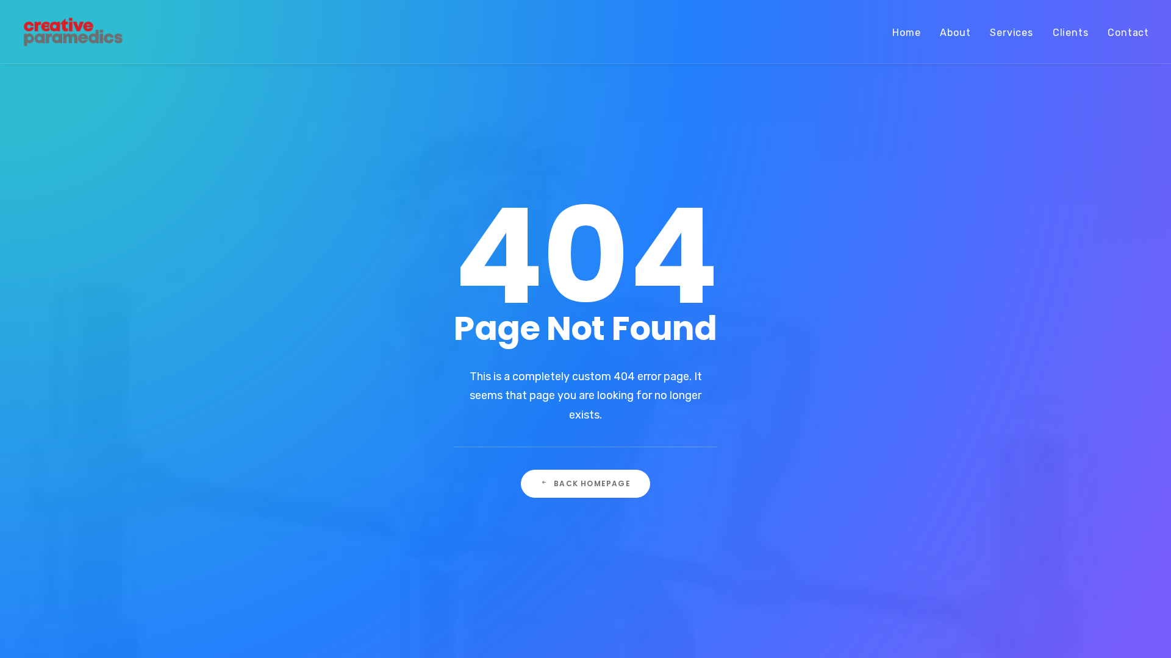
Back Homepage (592, 483)
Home (906, 32)
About (955, 32)
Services (1011, 32)
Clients (1071, 32)
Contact (1128, 32)
